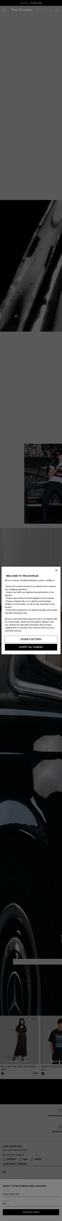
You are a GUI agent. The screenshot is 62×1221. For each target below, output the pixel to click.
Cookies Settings (31, 639)
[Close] (56, 570)
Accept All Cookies (31, 647)
